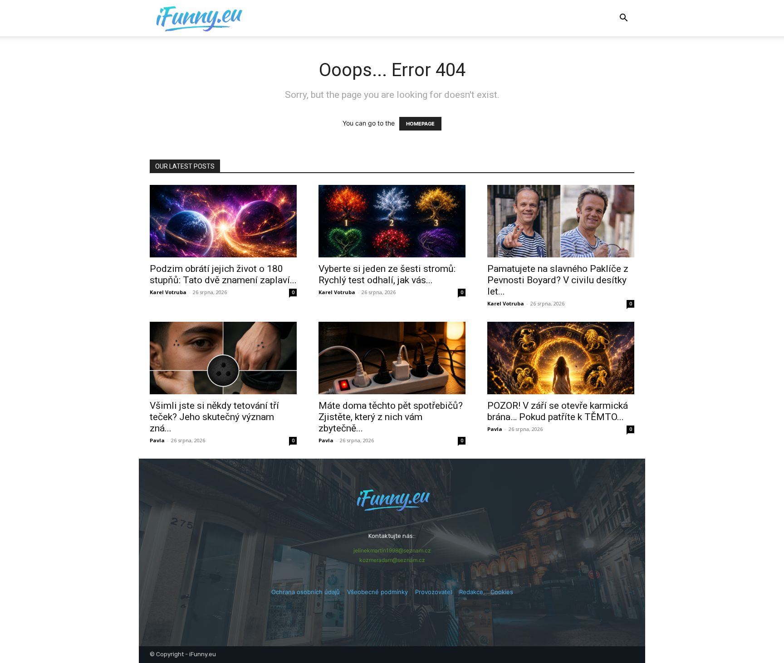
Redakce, (474, 591)
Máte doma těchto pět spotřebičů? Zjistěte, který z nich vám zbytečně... (390, 417)
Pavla (157, 440)
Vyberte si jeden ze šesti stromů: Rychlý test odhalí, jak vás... (387, 274)
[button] (623, 19)
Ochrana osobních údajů (305, 591)
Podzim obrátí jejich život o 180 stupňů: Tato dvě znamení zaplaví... (223, 274)
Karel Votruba (168, 292)
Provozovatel (433, 591)
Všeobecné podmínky (377, 591)
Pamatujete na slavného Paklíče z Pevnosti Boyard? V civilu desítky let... (557, 280)
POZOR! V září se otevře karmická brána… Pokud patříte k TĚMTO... (557, 411)
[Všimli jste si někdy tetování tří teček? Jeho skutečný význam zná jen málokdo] (223, 358)
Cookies (501, 591)
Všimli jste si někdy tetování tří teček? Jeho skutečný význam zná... (214, 417)
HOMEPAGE (420, 124)
